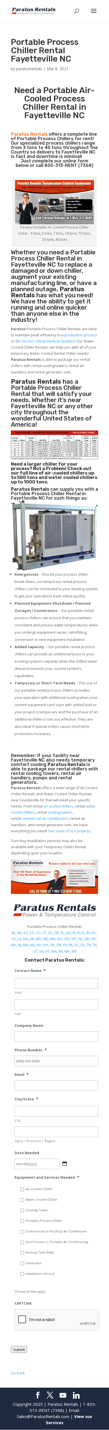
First (18, 992)
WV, (67, 951)
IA (73, 932)
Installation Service (40, 1273)
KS (93, 932)
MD (38, 938)
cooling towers (60, 812)
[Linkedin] (76, 1395)
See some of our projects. (69, 830)
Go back (18, 1372)
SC (76, 944)
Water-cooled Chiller (41, 1199)
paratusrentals (29, 68)
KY (14, 938)
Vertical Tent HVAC (40, 1252)
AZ (25, 932)
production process (80, 334)
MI (32, 938)
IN (88, 932)
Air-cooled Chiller (39, 1189)
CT (44, 932)
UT (35, 951)
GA (68, 932)
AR (19, 932)
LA (20, 938)
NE (93, 938)
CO (38, 932)
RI (70, 944)
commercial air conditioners (45, 818)
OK (52, 944)
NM (26, 944)
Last (18, 1014)
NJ (19, 944)
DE (56, 932)
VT (47, 951)
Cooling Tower (37, 1210)
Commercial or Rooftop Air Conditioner (56, 1231)
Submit (19, 1349)
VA (41, 951)
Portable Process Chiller (53, 255)
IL (83, 932)
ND (87, 938)
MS (67, 938)
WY (74, 951)
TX (95, 944)
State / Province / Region (35, 1141)
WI (60, 951)
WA (54, 951)
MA (26, 938)
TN (89, 944)
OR (58, 944)
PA (65, 944)
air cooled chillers (58, 806)
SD (82, 944)
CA (31, 932)
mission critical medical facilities (48, 341)
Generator (34, 1263)
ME (45, 938)
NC (80, 938)
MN (52, 938)
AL (13, 932)
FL (62, 932)
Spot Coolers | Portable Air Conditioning (57, 1242)
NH (13, 944)
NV (32, 944)
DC (50, 932)
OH (45, 944)
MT (74, 938)
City (18, 1120)
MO (60, 938)
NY (39, 944)
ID (78, 932)
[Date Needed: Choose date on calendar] (64, 1163)
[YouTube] (62, 1395)
